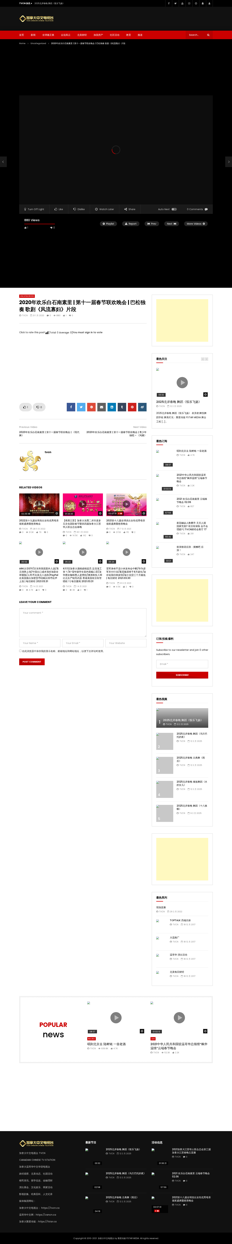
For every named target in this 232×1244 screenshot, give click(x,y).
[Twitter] (175, 3)
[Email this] (101, 407)
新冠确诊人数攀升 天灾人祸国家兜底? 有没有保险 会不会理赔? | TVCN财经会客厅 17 (192, 526)
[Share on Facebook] (71, 407)
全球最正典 (48, 35)
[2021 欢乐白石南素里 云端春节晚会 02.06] (164, 506)
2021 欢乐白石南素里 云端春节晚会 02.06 (192, 500)
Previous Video (28, 427)
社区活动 (114, 35)
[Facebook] (168, 3)
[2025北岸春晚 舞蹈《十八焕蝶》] (164, 813)
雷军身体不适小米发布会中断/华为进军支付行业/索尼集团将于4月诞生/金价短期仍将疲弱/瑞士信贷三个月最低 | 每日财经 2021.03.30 (126, 573)
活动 (153, 1038)
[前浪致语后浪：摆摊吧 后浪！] (164, 554)
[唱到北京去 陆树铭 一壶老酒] (164, 458)
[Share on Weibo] (142, 407)
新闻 (33, 35)
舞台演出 (91, 1038)
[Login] (209, 3)
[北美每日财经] (161, 976)
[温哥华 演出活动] (161, 959)
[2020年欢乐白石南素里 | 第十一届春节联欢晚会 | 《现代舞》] (3, 161)
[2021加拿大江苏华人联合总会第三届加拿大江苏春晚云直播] (160, 1157)
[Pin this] (132, 407)
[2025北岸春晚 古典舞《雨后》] (164, 765)
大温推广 (174, 937)
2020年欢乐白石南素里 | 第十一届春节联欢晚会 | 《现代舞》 (49, 433)
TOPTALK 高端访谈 (180, 920)
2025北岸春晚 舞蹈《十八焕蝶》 (192, 807)
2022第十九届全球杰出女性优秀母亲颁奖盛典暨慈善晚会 (39, 522)
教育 (128, 35)
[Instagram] (189, 3)
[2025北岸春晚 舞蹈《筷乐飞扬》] (182, 718)
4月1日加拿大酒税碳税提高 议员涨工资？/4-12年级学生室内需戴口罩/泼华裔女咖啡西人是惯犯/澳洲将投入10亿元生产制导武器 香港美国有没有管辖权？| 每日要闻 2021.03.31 (82, 575)
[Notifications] (202, 3)
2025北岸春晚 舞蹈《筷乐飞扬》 (49, 3)
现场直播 (161, 907)
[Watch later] (195, 3)
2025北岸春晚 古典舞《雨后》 (191, 759)
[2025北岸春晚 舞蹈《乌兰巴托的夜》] (164, 741)
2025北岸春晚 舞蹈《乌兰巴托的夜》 (192, 735)
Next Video (140, 427)
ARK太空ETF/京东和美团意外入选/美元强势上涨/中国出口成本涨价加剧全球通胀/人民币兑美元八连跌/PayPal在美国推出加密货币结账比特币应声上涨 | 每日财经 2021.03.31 (39, 575)
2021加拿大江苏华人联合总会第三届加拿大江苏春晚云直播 (191, 1151)
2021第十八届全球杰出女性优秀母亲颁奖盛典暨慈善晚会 (125, 522)
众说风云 (65, 35)
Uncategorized (38, 43)
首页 (21, 35)
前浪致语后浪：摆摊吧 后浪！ (190, 548)
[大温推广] (161, 942)
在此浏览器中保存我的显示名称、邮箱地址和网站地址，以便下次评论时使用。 (63, 651)
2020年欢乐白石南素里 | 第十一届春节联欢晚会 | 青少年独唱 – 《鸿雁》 (116, 433)
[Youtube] (182, 3)
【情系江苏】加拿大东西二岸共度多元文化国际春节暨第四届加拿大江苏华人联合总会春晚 (82, 524)
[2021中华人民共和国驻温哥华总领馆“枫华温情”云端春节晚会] (164, 482)
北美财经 (82, 35)
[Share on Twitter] (81, 407)
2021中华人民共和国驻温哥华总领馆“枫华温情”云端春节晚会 (192, 478)
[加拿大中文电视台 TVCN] (38, 18)
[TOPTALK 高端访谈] (161, 924)
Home (22, 43)
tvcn (25, 315)
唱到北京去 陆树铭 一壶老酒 (192, 451)
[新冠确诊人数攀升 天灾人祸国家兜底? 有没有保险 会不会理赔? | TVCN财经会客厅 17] (164, 530)
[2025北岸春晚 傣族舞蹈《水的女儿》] (164, 789)
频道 (140, 35)
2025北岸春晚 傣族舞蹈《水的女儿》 (192, 783)
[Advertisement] (151, 18)
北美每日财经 (177, 972)
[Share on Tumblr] (122, 407)
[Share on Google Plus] (91, 407)
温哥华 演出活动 (178, 954)
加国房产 (98, 35)
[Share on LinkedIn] (112, 407)
